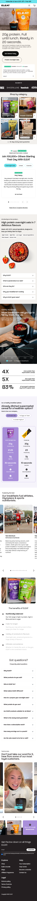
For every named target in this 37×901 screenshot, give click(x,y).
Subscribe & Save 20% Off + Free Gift (18, 1)
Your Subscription (24, 864)
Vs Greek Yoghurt (18, 419)
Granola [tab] (28, 165)
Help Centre (23, 867)
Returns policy (6, 881)
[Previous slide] (3, 570)
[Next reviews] (27, 202)
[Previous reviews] (23, 202)
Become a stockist (25, 870)
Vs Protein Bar (11, 415)
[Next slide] (34, 570)
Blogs (3, 870)
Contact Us (22, 872)
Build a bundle (5, 867)
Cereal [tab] (21, 165)
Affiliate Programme (7, 872)
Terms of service (6, 884)
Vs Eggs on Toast (25, 415)
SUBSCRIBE (31, 849)
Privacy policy (5, 887)
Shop (3, 864)
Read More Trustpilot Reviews (18, 207)
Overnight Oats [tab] (10, 165)
